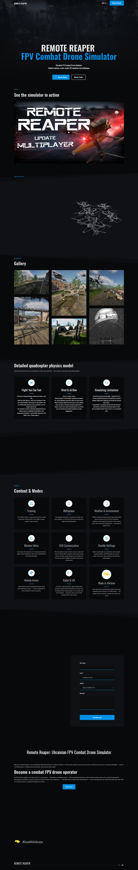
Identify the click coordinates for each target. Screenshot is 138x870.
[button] (117, 3)
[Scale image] (31, 282)
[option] (104, 3)
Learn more (69, 787)
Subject (82, 683)
